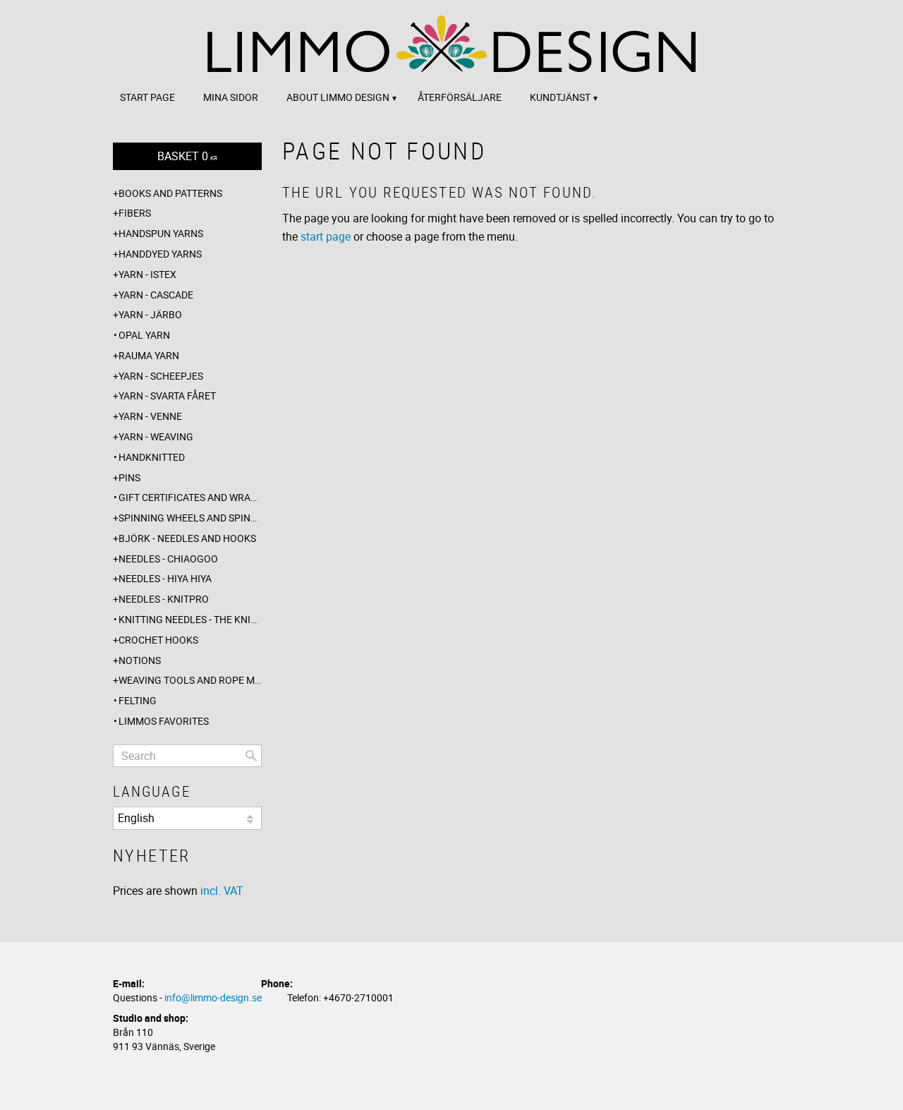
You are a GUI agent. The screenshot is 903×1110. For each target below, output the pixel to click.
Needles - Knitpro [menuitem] (164, 598)
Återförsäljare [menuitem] (460, 97)
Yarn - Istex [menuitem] (147, 274)
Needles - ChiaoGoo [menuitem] (168, 558)
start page (326, 236)
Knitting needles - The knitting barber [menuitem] (190, 619)
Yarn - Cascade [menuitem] (156, 294)
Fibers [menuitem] (135, 212)
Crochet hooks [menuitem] (158, 639)
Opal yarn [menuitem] (144, 335)
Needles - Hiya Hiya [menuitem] (165, 578)
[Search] (251, 755)
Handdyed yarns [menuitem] (160, 253)
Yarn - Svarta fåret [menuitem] (167, 395)
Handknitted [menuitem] (152, 457)
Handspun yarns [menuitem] (161, 233)
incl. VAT (221, 890)
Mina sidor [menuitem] (230, 97)
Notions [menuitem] (140, 660)
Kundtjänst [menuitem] (560, 97)
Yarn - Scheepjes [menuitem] (161, 375)
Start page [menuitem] (147, 97)
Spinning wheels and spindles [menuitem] (190, 517)
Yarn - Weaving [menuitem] (156, 436)
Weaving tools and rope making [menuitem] (190, 680)
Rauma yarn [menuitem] (149, 355)
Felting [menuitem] (138, 700)
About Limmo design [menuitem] (337, 97)
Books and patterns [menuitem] (170, 193)
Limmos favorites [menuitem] (164, 721)
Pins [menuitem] (129, 477)
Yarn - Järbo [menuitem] (150, 314)
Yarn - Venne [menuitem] (150, 416)
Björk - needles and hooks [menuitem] (187, 538)
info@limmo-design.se (213, 997)
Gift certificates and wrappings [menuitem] (190, 497)
